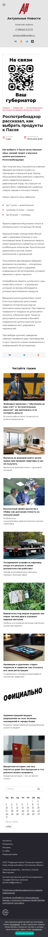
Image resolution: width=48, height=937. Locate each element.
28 (28, 814)
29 (33, 814)
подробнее (14, 924)
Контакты (6, 841)
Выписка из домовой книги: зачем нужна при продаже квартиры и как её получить (23, 461)
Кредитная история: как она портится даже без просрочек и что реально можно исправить (23, 769)
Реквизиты (7, 844)
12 (17, 807)
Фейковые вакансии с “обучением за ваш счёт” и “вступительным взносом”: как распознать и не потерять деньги (24, 408)
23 (38, 811)
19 (17, 811)
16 (38, 807)
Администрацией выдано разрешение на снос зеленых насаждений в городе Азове (19, 718)
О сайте (6, 851)
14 (28, 807)
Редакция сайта (9, 854)
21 (28, 811)
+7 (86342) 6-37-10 (24, 29)
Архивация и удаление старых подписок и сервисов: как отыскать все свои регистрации (23, 667)
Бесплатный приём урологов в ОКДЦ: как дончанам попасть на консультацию (21, 512)
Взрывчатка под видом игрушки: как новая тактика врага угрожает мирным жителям (23, 616)
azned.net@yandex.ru (24, 35)
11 (12, 807)
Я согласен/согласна (24, 933)
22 (33, 811)
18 (12, 811)
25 (12, 814)
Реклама (6, 847)
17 (7, 811)
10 (7, 807)
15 (33, 807)
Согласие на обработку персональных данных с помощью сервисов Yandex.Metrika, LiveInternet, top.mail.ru (23, 900)
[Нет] (45, 928)
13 (23, 807)
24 (7, 814)
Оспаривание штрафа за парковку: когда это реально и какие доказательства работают (22, 565)
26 (17, 814)
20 (23, 811)
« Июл (9, 826)
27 (23, 814)
